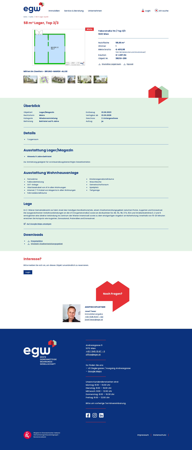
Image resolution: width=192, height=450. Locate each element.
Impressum (143, 435)
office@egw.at (93, 354)
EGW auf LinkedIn (101, 415)
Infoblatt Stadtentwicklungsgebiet (47, 244)
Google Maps (95, 371)
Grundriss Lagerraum (111, 64)
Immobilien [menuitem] (54, 10)
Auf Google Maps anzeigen (39, 224)
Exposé (130, 64)
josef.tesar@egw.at (94, 319)
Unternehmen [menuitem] (95, 10)
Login (27, 272)
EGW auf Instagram (94, 415)
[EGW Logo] (34, 7)
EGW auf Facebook (88, 415)
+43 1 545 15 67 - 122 (94, 317)
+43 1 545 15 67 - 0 (95, 351)
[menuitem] (146, 10)
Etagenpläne (37, 241)
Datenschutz (159, 435)
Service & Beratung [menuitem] (74, 10)
